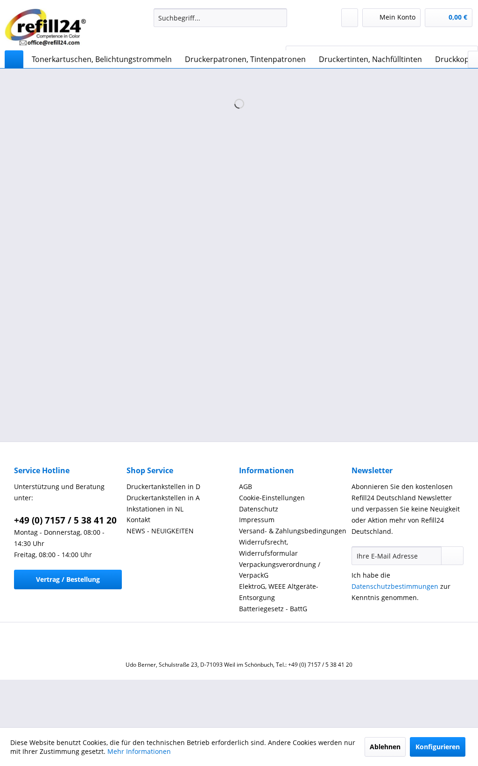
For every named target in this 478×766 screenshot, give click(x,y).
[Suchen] (278, 17)
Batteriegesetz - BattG (273, 608)
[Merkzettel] (349, 17)
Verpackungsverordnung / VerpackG (279, 570)
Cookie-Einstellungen (272, 497)
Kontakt (138, 519)
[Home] (14, 59)
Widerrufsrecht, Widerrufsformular (268, 548)
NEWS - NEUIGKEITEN (160, 530)
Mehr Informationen (139, 751)
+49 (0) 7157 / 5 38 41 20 (65, 520)
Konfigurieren (437, 746)
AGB (245, 486)
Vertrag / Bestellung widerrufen (68, 582)
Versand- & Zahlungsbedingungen (292, 530)
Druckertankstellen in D (163, 486)
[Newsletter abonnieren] (452, 555)
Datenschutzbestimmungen (394, 586)
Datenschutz (258, 508)
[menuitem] (221, 17)
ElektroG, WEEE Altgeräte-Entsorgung (278, 592)
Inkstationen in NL (155, 508)
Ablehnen (385, 746)
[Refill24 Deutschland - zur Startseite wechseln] (48, 27)
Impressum (256, 519)
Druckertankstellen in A (163, 497)
